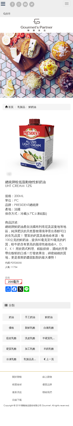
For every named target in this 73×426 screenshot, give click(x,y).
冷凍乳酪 (11, 359)
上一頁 (49, 359)
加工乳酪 (30, 348)
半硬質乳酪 (48, 338)
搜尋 (8, 13)
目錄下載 (17, 399)
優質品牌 (47, 384)
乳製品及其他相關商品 (31, 359)
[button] (65, 145)
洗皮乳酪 (30, 338)
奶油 (11, 317)
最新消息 (17, 392)
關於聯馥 (17, 376)
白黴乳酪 (49, 327)
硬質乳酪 (11, 348)
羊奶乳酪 (49, 348)
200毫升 (13, 281)
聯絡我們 (47, 392)
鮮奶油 (49, 317)
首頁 (10, 107)
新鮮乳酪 (30, 327)
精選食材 (17, 384)
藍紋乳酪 (11, 338)
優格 (11, 327)
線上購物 (47, 376)
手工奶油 (30, 317)
